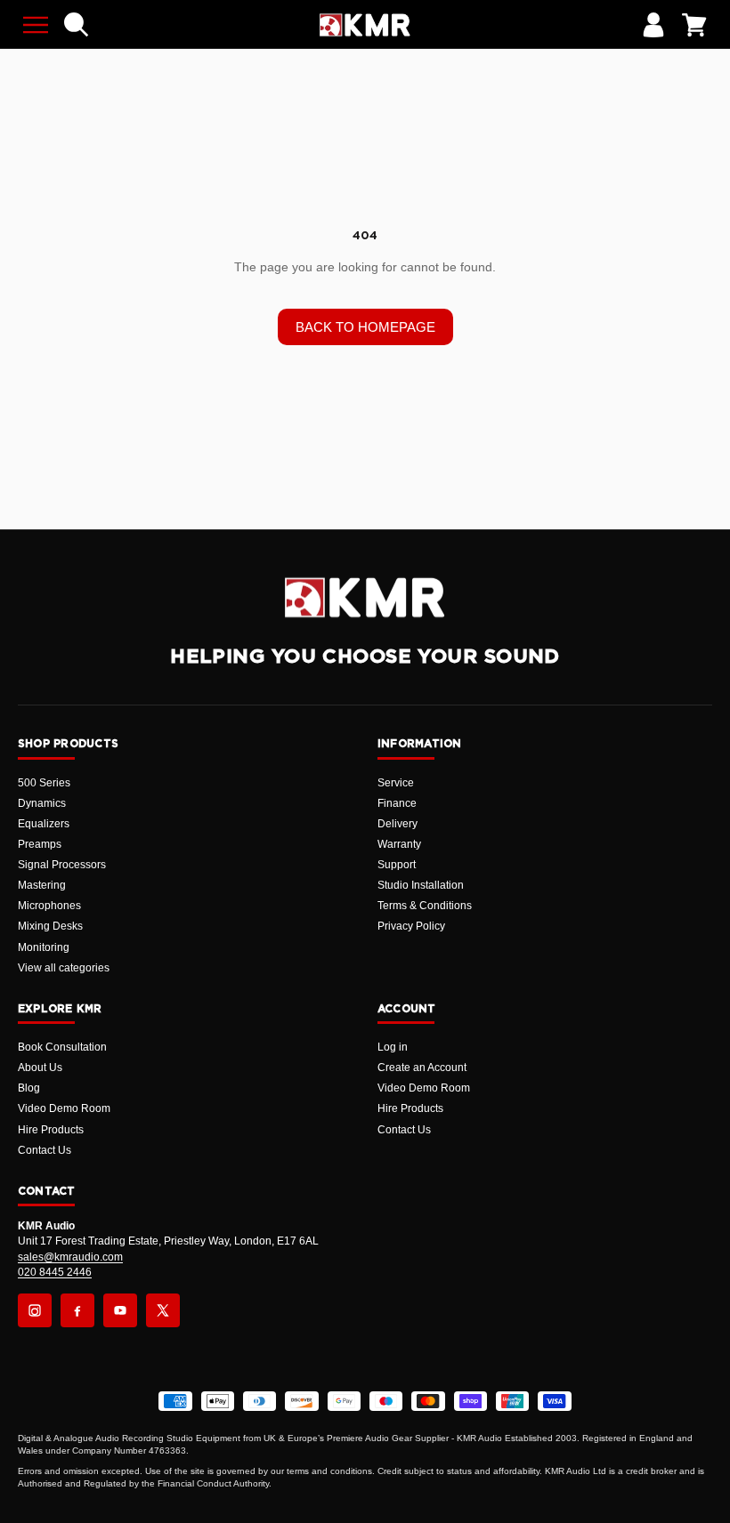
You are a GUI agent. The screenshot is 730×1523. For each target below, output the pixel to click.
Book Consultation (62, 1047)
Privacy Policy (411, 926)
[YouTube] (120, 1310)
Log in (392, 1047)
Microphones (49, 905)
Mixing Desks (50, 926)
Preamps (39, 844)
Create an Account (421, 1067)
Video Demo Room (64, 1108)
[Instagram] (35, 1310)
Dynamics (42, 803)
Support (396, 864)
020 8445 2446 (55, 1272)
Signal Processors (62, 864)
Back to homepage (365, 326)
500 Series (44, 783)
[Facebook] (77, 1310)
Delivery (397, 824)
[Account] (653, 24)
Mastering (42, 885)
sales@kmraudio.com (70, 1257)
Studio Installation (420, 885)
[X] (163, 1310)
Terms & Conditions (424, 905)
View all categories (64, 968)
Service (395, 783)
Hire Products (51, 1130)
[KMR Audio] (365, 25)
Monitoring (43, 947)
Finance (397, 803)
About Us (40, 1067)
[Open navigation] (35, 24)
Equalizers (43, 824)
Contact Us (44, 1150)
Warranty (399, 844)
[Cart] (694, 24)
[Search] (76, 24)
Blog (29, 1088)
